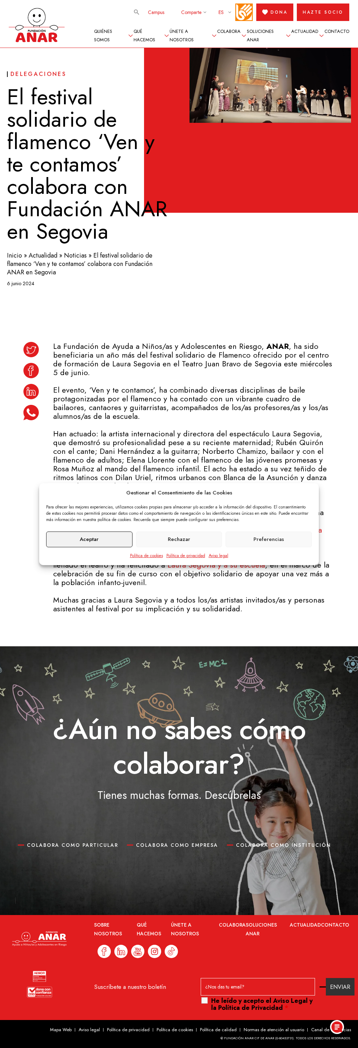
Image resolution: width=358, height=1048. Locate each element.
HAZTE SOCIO (323, 12)
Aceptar (89, 539)
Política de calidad (218, 1029)
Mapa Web (61, 1029)
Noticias (75, 255)
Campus (156, 12)
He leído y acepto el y (262, 1004)
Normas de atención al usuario (274, 1029)
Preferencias (268, 539)
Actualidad (304, 31)
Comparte (191, 12)
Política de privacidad (185, 556)
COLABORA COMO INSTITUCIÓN (283, 845)
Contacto (336, 31)
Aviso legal (218, 556)
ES (221, 12)
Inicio (14, 255)
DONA (279, 12)
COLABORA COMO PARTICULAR (72, 845)
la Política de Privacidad (247, 1007)
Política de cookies (146, 556)
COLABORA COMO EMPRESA (177, 845)
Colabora (229, 31)
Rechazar (179, 539)
